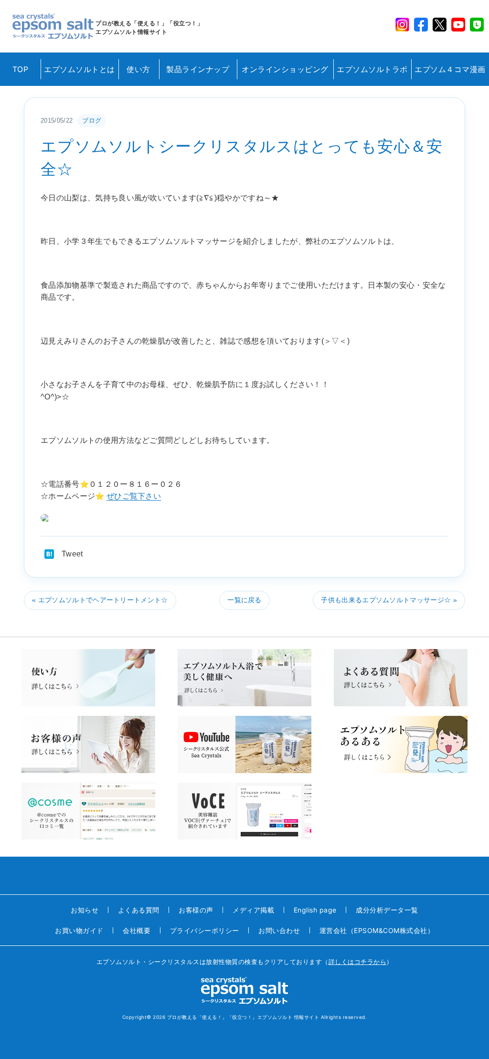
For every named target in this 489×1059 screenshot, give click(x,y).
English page (315, 910)
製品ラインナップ (197, 69)
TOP (20, 69)
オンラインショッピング (285, 69)
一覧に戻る (244, 600)
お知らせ (84, 910)
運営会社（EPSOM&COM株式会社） (377, 930)
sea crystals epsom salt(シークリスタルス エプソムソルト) (53, 26)
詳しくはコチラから (358, 961)
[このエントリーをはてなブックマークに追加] (49, 554)
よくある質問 (138, 910)
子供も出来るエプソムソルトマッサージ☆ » (389, 600)
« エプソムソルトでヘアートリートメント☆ (100, 600)
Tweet (72, 554)
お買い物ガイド (79, 930)
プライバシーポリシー (204, 930)
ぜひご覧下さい (133, 496)
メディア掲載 (253, 910)
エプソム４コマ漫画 (450, 69)
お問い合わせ (279, 930)
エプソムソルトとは (79, 69)
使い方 (138, 69)
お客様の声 (196, 910)
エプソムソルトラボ (372, 69)
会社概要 (136, 930)
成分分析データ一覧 (387, 910)
